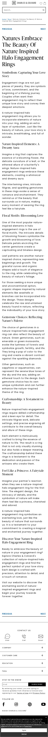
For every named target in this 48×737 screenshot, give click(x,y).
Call (24, 640)
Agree (24, 730)
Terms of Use (22, 693)
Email (40, 640)
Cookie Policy (28, 726)
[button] (4, 3)
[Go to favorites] (41, 3)
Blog (9, 19)
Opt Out (24, 734)
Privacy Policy (39, 693)
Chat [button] (7, 640)
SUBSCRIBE (37, 684)
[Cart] (44, 3)
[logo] (24, 3)
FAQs (4, 671)
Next (43, 29)
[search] (43, 10)
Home (4, 19)
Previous (7, 29)
